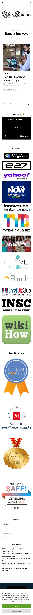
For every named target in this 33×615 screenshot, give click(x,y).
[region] (16, 602)
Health (4, 529)
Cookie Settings (16, 611)
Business (7, 73)
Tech (3, 538)
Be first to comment (13, 86)
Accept (16, 606)
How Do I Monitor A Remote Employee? (14, 78)
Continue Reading (9, 89)
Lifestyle (4, 533)
